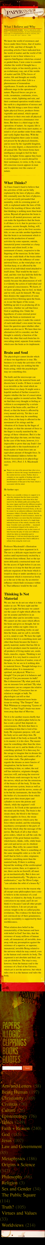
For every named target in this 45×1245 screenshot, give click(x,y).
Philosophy (12, 1176)
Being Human (15, 1092)
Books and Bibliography (22, 1050)
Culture (9, 1110)
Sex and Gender (16, 1188)
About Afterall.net (22, 994)
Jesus (7, 1140)
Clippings (22, 1042)
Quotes (22, 1059)
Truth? (8, 1207)
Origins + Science (18, 1164)
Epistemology (14, 1116)
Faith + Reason (16, 1128)
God (6, 1134)
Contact (22, 1001)
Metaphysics (13, 1158)
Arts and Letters (17, 1086)
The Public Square (19, 1194)
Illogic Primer (22, 1033)
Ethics (7, 1122)
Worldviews (13, 1225)
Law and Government (22, 1146)
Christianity (13, 1098)
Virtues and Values (19, 1213)
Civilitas (9, 1104)
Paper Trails (22, 1025)
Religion (10, 1182)
